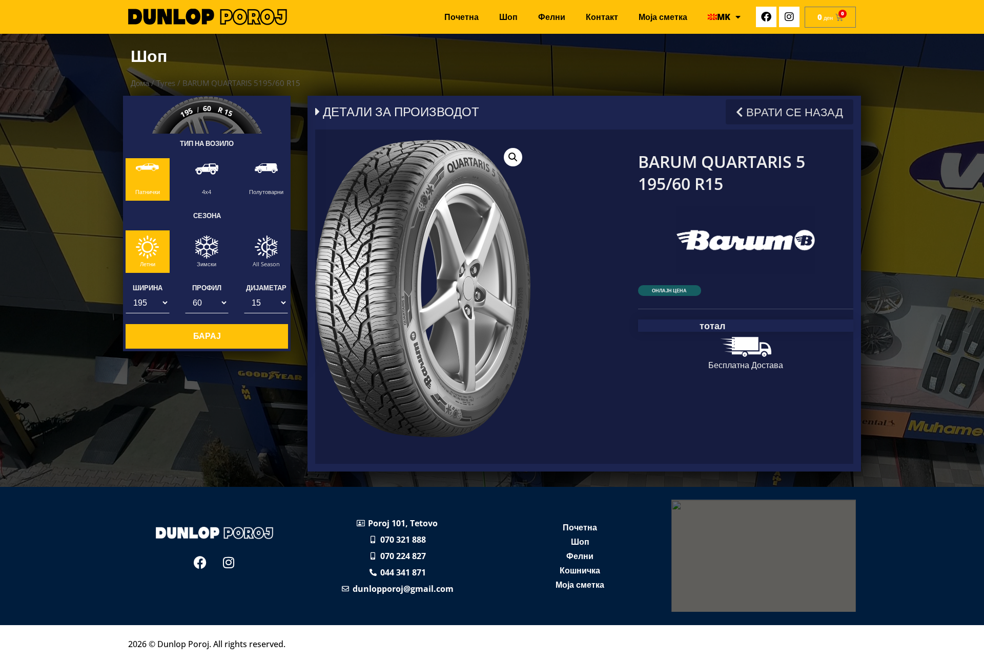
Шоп (508, 17)
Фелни (551, 17)
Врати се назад (793, 111)
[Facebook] (766, 17)
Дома (140, 83)
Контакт (602, 17)
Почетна (461, 17)
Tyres (165, 83)
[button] (513, 157)
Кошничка (580, 570)
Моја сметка (663, 17)
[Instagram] (789, 17)
